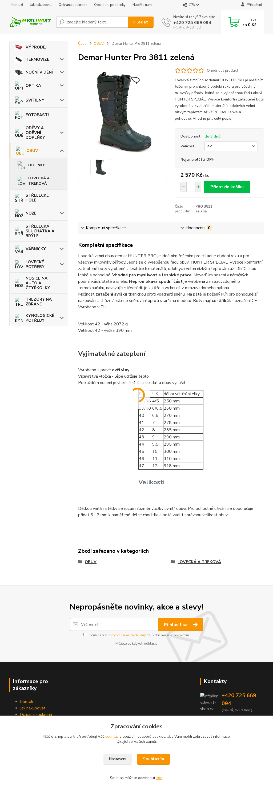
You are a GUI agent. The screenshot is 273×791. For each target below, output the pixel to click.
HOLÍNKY (36, 165)
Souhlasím (153, 759)
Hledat (140, 22)
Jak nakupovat (41, 4)
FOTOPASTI (37, 115)
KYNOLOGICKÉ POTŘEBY (40, 318)
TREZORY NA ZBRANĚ (39, 302)
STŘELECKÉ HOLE (37, 198)
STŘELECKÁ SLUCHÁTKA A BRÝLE (40, 231)
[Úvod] (30, 22)
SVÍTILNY (35, 100)
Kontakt (17, 4)
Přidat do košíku (227, 187)
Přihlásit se (176, 625)
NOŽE (31, 213)
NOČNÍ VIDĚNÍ (39, 72)
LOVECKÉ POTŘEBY (35, 264)
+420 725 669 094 (192, 23)
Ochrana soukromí (73, 4)
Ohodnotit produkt (222, 70)
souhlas (112, 736)
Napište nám (142, 4)
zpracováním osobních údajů (127, 635)
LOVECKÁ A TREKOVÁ (39, 181)
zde (159, 777)
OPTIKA (33, 85)
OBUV (32, 150)
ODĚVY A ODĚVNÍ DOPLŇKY (35, 132)
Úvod (82, 43)
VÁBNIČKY (36, 249)
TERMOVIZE (37, 59)
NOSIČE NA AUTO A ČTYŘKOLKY (38, 283)
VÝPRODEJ (36, 47)
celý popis (222, 118)
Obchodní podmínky (110, 4)
